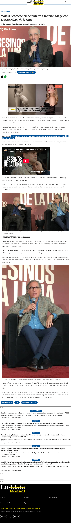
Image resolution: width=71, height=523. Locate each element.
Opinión (26, 503)
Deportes (36, 421)
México (26, 497)
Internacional (36, 411)
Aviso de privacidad (21, 508)
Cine (17, 402)
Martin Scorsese (7, 402)
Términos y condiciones (33, 508)
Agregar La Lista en (25, 72)
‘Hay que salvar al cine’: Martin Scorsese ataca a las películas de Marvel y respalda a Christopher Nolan (35, 137)
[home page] (35, 488)
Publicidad (12, 508)
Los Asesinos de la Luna (29, 402)
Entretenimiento (5, 11)
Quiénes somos (4, 508)
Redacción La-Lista (16, 417)
